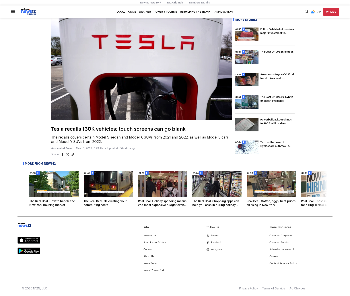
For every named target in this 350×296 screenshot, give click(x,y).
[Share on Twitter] (67, 154)
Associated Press (61, 148)
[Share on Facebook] (62, 154)
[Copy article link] (72, 154)
